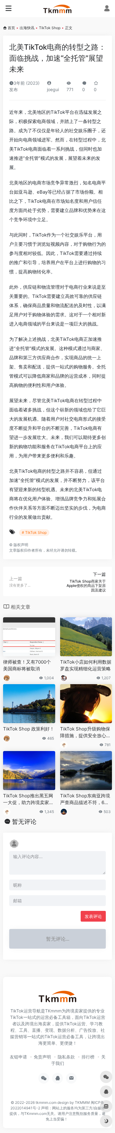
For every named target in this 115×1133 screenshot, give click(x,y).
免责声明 (42, 1056)
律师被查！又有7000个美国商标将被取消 (27, 665)
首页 (11, 27)
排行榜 (88, 1056)
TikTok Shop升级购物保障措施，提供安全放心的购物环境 (85, 732)
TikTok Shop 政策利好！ (28, 729)
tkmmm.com (46, 1102)
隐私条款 (66, 1056)
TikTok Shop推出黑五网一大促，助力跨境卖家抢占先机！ (28, 799)
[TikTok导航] (57, 8)
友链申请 (18, 1056)
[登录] (107, 9)
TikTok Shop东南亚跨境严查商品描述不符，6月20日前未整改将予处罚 (86, 799)
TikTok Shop (49, 27)
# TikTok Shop (34, 532)
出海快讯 (27, 27)
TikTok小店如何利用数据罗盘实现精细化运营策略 (85, 665)
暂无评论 (24, 821)
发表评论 (93, 916)
